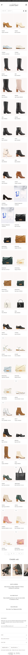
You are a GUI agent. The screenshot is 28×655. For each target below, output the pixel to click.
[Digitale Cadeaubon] (20, 194)
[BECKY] (20, 409)
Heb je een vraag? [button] (5, 638)
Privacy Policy (22, 650)
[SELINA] (7, 64)
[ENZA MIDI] (20, 215)
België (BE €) (14, 647)
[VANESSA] (7, 194)
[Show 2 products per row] (26, 11)
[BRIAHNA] (20, 431)
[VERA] (20, 151)
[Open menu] (3, 5)
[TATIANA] (7, 43)
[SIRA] (7, 108)
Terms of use (15, 650)
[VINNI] (7, 129)
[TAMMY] (7, 21)
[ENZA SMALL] (7, 237)
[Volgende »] (21, 553)
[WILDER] (20, 345)
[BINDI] (7, 431)
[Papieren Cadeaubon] (7, 215)
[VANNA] (7, 172)
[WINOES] (7, 539)
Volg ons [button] (3, 642)
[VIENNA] (20, 108)
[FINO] (7, 302)
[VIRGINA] (7, 86)
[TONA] (20, 129)
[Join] (26, 626)
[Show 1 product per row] (24, 11)
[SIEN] (20, 64)
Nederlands (5, 647)
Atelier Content (5, 650)
